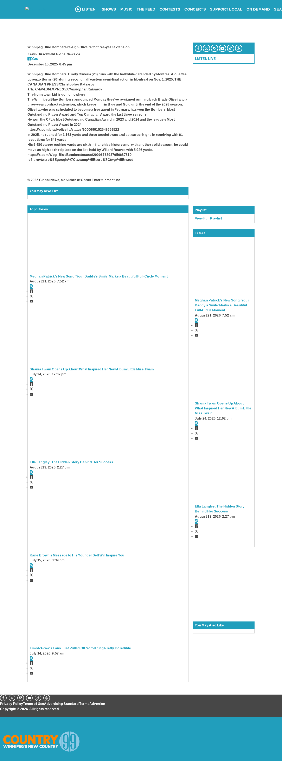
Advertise (97, 704)
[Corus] (2, 713)
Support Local (226, 9)
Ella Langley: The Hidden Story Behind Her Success (71, 462)
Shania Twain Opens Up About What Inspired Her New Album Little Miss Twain (92, 369)
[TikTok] (230, 48)
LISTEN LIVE (205, 58)
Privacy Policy (11, 704)
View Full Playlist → (210, 218)
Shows (109, 9)
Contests (170, 9)
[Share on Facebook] (29, 58)
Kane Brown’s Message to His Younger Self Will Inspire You (77, 555)
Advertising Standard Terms (66, 704)
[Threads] (238, 48)
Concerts (195, 9)
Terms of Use (33, 704)
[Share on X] (32, 58)
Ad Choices (9, 719)
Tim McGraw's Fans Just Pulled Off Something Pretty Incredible (80, 648)
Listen (89, 9)
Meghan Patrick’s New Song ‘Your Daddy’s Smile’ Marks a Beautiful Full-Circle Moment (99, 276)
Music (126, 9)
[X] (206, 48)
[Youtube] (222, 48)
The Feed (146, 9)
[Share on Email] (36, 58)
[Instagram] (214, 48)
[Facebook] (198, 48)
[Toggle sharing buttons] (31, 286)
